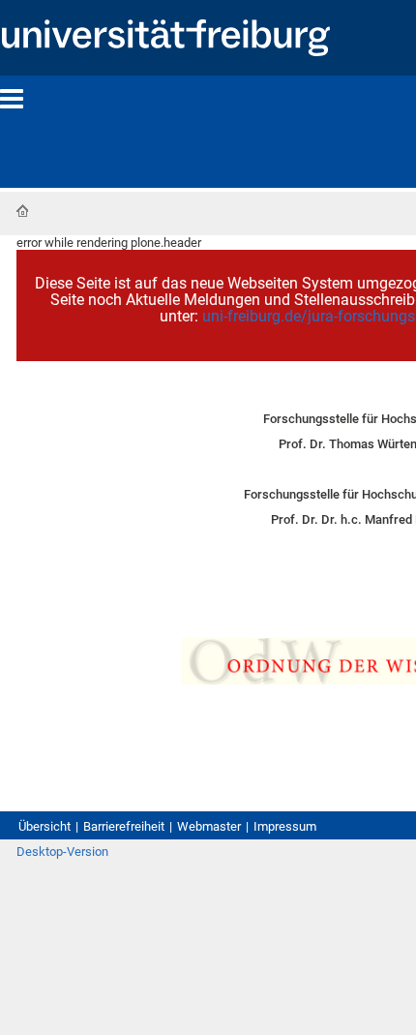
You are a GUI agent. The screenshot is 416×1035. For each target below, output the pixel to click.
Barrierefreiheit (123, 826)
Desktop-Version (62, 851)
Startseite (22, 211)
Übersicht (44, 826)
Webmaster (209, 826)
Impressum (284, 826)
